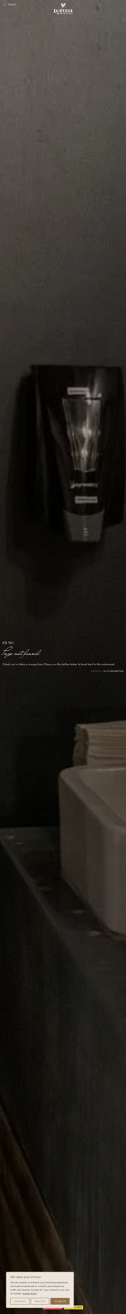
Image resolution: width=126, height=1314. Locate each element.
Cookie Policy (29, 1293)
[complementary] (40, 1290)
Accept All (60, 1301)
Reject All (40, 1301)
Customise (20, 1301)
